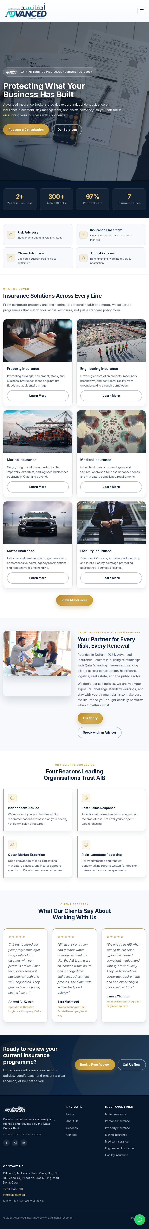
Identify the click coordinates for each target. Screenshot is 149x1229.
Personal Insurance (117, 1121)
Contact (71, 1134)
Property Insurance (117, 1128)
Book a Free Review (95, 1065)
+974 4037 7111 (13, 1188)
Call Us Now (131, 1065)
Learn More (38, 396)
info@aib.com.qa (14, 1194)
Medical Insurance (117, 1141)
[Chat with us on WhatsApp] (139, 1219)
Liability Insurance (116, 1155)
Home (70, 1114)
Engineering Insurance (119, 1148)
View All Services (74, 600)
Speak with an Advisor (99, 732)
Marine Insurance (116, 1134)
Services (72, 1128)
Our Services (67, 130)
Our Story (90, 718)
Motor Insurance (115, 1114)
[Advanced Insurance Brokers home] (25, 11)
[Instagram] (15, 1142)
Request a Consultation (26, 130)
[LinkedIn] (24, 1142)
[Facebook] (6, 1142)
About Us (72, 1121)
